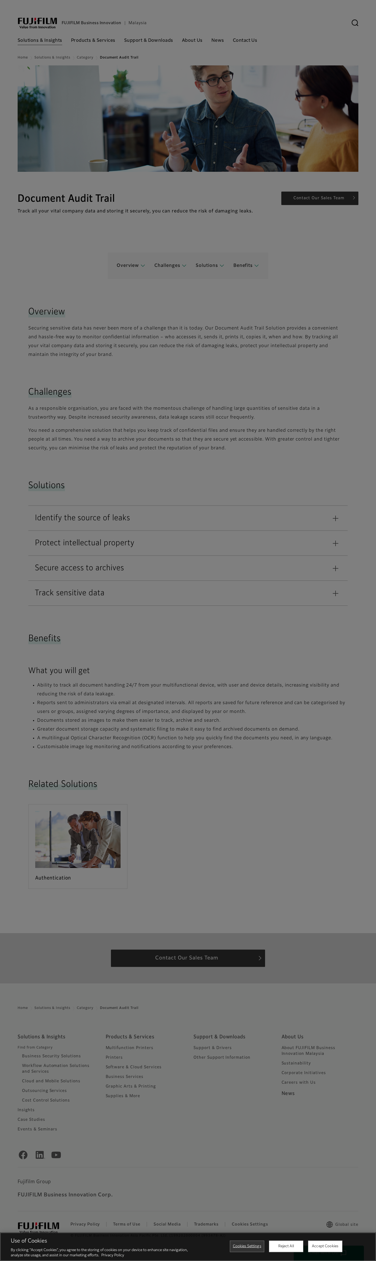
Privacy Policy (112, 1255)
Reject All (286, 1246)
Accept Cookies (325, 1246)
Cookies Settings (247, 1246)
